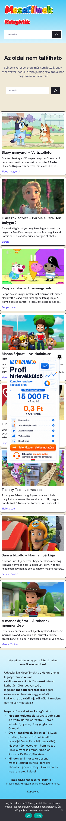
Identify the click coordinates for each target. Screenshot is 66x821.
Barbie (5, 241)
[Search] (55, 90)
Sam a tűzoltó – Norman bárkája (28, 555)
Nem (38, 815)
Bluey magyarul (11, 171)
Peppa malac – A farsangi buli (26, 288)
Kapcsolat (33, 791)
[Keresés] (56, 34)
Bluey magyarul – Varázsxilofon (28, 152)
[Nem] (61, 810)
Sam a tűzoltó (10, 574)
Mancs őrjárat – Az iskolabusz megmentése (26, 356)
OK (28, 815)
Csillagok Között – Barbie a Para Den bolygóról (31, 220)
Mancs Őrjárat (10, 644)
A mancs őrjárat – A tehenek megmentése (25, 623)
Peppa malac (9, 307)
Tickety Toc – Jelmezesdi (22, 489)
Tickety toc (8, 508)
